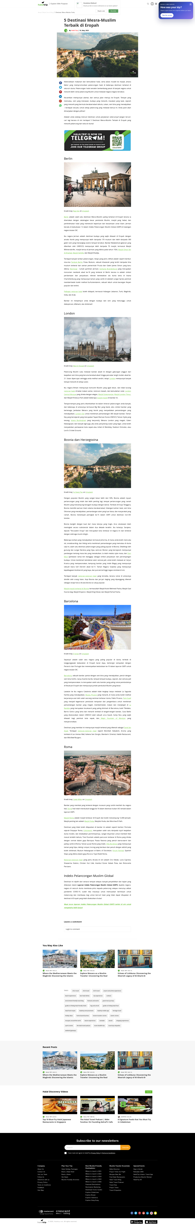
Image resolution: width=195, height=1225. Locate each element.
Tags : (66, 990)
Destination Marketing (93, 1187)
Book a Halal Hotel (68, 1172)
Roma (70, 809)
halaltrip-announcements (86, 1010)
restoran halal (69, 391)
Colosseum (87, 830)
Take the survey (167, 15)
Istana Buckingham (78, 420)
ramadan (102, 1020)
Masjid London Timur (122, 394)
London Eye (79, 414)
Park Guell (127, 698)
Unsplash (85, 211)
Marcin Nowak (78, 366)
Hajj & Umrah (137, 1169)
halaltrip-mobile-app (103, 1010)
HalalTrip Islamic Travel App (143, 1174)
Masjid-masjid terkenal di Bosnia (76, 588)
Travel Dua (113, 1185)
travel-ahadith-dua (99, 1025)
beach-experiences (70, 996)
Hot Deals (65, 1177)
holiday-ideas (69, 1015)
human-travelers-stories (100, 1015)
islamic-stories (114, 1015)
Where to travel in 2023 (93, 1176)
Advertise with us (43, 1179)
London (112, 378)
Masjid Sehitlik (78, 253)
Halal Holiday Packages (70, 1169)
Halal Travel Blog (48, 12)
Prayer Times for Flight (117, 1172)
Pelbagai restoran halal (73, 291)
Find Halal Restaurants (117, 1177)
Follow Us (41, 1177)
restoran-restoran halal (87, 576)
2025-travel (96, 991)
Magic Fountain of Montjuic (112, 718)
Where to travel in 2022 (93, 1174)
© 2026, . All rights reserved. (62, 1221)
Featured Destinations (93, 1184)
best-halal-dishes (84, 996)
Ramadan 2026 (138, 1172)
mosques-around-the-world (73, 1020)
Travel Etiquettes (115, 1190)
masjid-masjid (102, 398)
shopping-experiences (122, 1020)
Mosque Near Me (115, 1174)
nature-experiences (90, 1020)
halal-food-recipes (70, 1010)
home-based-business (83, 1015)
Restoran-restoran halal (73, 860)
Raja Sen (76, 211)
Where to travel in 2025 (93, 1182)
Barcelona (68, 675)
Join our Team (42, 1174)
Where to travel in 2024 (93, 1179)
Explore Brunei (91, 1195)
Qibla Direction (114, 1169)
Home (40, 12)
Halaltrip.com (58, 1221)
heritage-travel (117, 1010)
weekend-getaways (70, 1030)
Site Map (41, 1190)
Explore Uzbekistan (92, 1192)
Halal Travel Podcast (116, 1182)
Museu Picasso (91, 695)
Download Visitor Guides (94, 1189)
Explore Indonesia (92, 1197)
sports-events (69, 1025)
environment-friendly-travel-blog (74, 1000)
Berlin (66, 217)
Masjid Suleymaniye (105, 394)
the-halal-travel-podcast (83, 1025)
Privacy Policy (95, 1153)
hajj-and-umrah (94, 1005)
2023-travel (86, 991)
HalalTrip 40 (137, 1179)
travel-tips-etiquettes (114, 1025)
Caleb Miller (77, 799)
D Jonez (76, 654)
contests (108, 996)
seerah (110, 1020)
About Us (41, 1169)
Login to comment (73, 929)
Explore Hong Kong (92, 1200)
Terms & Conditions (108, 1153)
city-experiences (98, 996)
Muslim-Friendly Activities (70, 1179)
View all (149, 1092)
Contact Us (41, 1172)
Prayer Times (114, 1187)
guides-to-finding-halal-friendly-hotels (75, 1005)
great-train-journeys (108, 1000)
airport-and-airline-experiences (112, 991)
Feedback (41, 1187)
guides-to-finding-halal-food (111, 1005)
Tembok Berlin (76, 262)
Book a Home (66, 1174)
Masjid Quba (89, 821)
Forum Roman (118, 850)
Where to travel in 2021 (93, 1171)
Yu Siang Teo (78, 492)
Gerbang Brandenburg (108, 269)
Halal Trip (74, 30)
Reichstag (73, 269)
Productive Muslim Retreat (142, 1177)
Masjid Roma (69, 818)
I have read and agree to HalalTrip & (91, 1153)
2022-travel (75, 991)
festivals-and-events (93, 1000)
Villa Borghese (111, 844)
